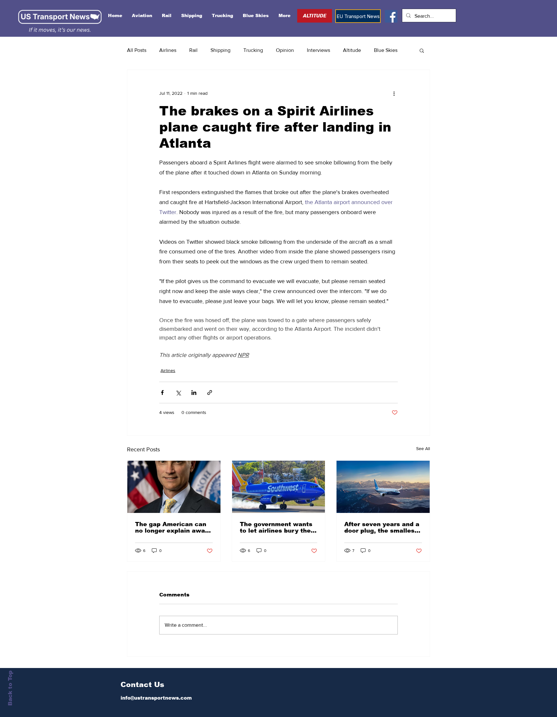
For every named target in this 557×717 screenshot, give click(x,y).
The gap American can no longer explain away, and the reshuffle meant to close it (173, 527)
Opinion (285, 50)
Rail (193, 50)
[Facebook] (391, 16)
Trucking (253, 50)
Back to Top (10, 688)
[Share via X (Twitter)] (178, 392)
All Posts (136, 50)
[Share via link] (210, 392)
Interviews (318, 50)
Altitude (352, 50)
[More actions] (394, 93)
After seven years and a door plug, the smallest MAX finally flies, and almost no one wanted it (382, 527)
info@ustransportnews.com (156, 698)
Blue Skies (385, 50)
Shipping (220, 50)
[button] (422, 50)
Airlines (167, 50)
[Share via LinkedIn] (194, 392)
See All (423, 448)
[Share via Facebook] (162, 392)
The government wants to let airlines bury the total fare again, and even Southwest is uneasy (276, 527)
